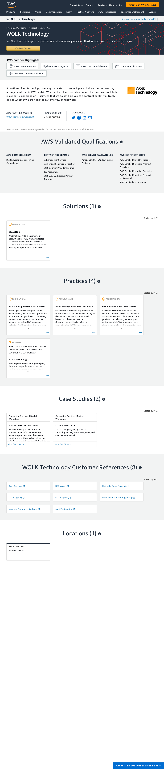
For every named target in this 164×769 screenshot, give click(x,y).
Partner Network (85, 11)
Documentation (54, 11)
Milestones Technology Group (117, 497)
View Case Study (15, 444)
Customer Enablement (132, 11)
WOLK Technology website (19, 117)
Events (152, 11)
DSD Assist (60, 486)
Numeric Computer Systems (23, 509)
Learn (69, 11)
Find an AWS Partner (16, 27)
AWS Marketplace (107, 11)
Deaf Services (15, 486)
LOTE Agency (15, 497)
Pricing (38, 11)
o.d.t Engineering (63, 509)
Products (10, 11)
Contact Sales (76, 5)
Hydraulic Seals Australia (114, 486)
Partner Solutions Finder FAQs (137, 19)
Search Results (37, 27)
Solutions (25, 11)
